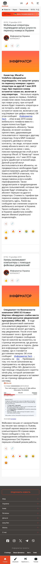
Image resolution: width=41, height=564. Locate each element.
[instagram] (14, 540)
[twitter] (20, 540)
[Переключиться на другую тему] (27, 3)
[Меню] (37, 3)
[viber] (33, 540)
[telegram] (27, 540)
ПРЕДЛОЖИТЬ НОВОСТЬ (20, 492)
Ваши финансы (18, 553)
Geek (35, 553)
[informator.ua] (5, 3)
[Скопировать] (17, 45)
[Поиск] (32, 3)
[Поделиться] (12, 45)
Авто (29, 553)
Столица (7, 553)
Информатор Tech (23, 356)
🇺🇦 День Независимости (23, 14)
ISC (18, 359)
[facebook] (7, 540)
